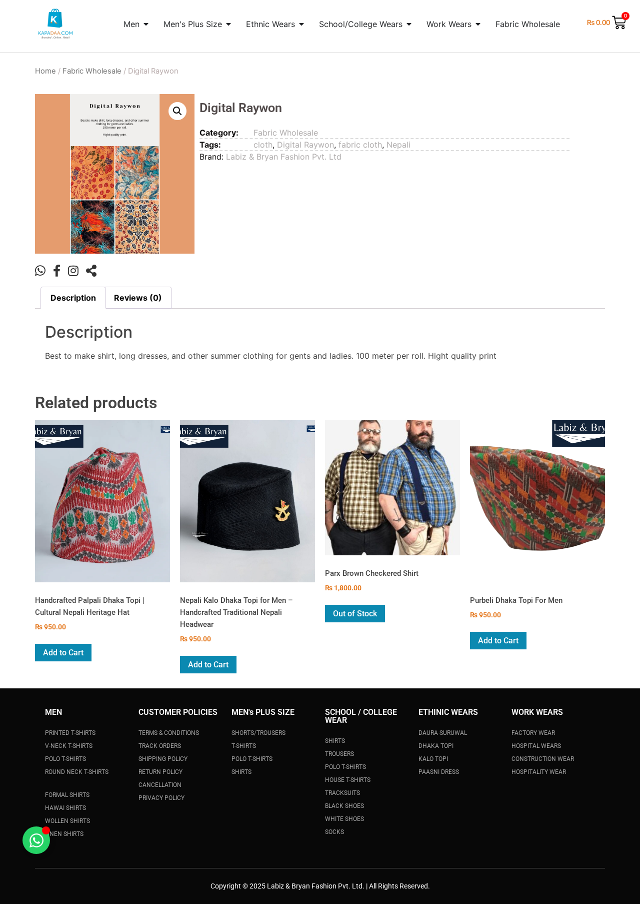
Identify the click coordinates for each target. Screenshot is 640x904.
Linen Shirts (64, 833)
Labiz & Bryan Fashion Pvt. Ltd (284, 157)
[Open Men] (146, 24)
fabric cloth (360, 145)
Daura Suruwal (442, 732)
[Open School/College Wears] (409, 24)
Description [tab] (73, 298)
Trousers (339, 753)
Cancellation (160, 784)
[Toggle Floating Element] (36, 840)
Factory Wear (533, 732)
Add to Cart (63, 652)
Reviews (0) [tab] (138, 298)
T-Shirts (244, 745)
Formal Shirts (67, 794)
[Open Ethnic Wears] (302, 24)
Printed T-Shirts (70, 732)
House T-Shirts (347, 779)
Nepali (398, 145)
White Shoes (344, 818)
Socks (334, 831)
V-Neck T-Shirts (68, 745)
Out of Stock (355, 613)
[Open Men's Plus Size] (228, 24)
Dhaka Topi (436, 745)
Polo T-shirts (345, 766)
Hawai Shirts (65, 807)
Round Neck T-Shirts (76, 771)
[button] (177, 111)
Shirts (242, 771)
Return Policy (160, 771)
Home (45, 71)
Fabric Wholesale (92, 71)
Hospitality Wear (539, 771)
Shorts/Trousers (259, 732)
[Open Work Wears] (478, 24)
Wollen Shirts (67, 820)
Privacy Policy (161, 797)
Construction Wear (543, 758)
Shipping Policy (163, 758)
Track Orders (159, 745)
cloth (263, 145)
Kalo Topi (433, 758)
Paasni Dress (438, 771)
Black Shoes (344, 805)
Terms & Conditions (168, 732)
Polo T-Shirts (65, 758)
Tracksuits (342, 792)
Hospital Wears (536, 745)
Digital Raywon (305, 145)
